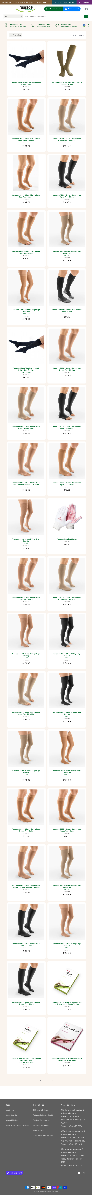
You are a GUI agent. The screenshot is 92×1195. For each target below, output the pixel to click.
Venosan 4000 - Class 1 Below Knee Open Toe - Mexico (26, 196)
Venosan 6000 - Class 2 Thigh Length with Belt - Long (26, 1060)
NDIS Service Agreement (43, 1135)
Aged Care (10, 1110)
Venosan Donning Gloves (67, 539)
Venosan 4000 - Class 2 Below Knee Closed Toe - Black (26, 944)
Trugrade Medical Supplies (49, 1191)
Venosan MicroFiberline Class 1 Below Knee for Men (26, 83)
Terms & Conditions (40, 1125)
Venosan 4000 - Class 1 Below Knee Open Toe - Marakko (26, 713)
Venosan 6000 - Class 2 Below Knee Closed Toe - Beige (67, 830)
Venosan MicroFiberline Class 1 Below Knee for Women (67, 83)
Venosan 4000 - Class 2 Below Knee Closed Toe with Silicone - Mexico (26, 886)
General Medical (12, 1120)
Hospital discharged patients (17, 1125)
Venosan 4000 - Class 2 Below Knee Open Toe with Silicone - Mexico (26, 484)
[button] (4, 8)
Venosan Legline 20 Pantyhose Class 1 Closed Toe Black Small (67, 1059)
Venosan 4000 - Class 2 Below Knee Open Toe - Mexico (26, 598)
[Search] (86, 16)
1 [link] (40, 1081)
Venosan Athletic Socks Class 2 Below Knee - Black (67, 310)
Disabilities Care (12, 1115)
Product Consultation (41, 1120)
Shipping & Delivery (41, 1110)
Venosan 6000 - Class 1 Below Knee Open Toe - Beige (26, 252)
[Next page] (52, 1080)
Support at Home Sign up (64, 2)
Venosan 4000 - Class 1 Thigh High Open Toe (67, 253)
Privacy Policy (38, 1130)
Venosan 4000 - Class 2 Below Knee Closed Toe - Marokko (67, 598)
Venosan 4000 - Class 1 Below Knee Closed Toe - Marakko (67, 140)
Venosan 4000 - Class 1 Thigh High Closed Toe (67, 773)
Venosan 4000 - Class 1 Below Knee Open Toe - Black (67, 196)
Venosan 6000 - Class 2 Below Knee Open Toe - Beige (67, 484)
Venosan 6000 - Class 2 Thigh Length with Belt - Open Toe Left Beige (67, 1003)
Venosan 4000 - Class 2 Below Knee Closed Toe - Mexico (67, 369)
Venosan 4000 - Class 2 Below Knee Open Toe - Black (67, 427)
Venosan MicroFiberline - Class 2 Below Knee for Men (26, 370)
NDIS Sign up (84, 2)
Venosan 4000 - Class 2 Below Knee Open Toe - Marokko (26, 427)
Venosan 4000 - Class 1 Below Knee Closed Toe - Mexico (26, 140)
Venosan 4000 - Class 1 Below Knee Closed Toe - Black (26, 1003)
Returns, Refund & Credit (43, 1115)
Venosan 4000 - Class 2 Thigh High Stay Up (26, 541)
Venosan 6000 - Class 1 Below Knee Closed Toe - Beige (26, 830)
